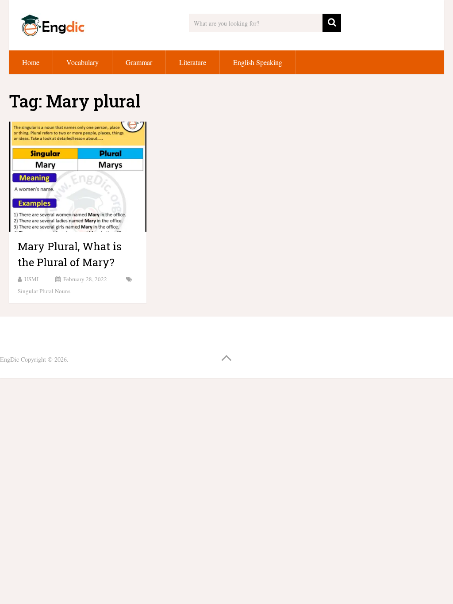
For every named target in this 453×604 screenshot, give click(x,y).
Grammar (139, 62)
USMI (31, 279)
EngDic (9, 359)
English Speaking (257, 62)
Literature (192, 62)
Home (30, 62)
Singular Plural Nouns (44, 291)
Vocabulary (82, 62)
